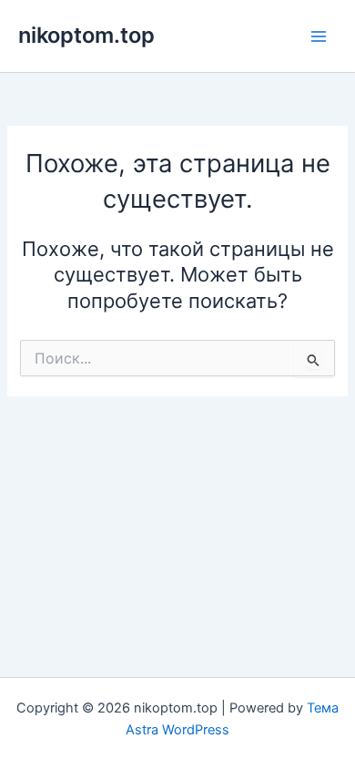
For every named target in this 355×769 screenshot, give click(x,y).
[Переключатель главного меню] (318, 35)
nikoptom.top (86, 35)
